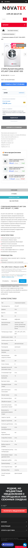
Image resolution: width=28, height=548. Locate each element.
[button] (3, 54)
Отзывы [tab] (14, 193)
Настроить (14, 281)
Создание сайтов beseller (21, 546)
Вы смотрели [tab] (14, 201)
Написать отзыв (14, 197)
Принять (22, 281)
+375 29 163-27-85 (14, 14)
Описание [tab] (14, 190)
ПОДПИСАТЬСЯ (14, 117)
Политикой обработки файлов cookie (12, 276)
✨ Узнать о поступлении (13, 84)
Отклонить (5, 281)
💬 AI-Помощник (8, 544)
